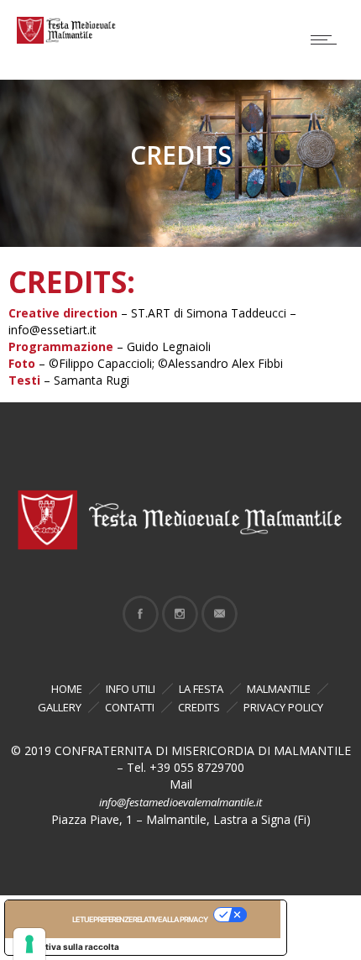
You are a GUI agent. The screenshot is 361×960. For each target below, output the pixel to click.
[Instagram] (179, 613)
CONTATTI (129, 707)
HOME (66, 688)
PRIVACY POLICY (283, 707)
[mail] (219, 613)
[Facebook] (140, 613)
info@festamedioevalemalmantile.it (180, 802)
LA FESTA (201, 688)
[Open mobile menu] (327, 39)
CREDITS (199, 707)
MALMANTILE (279, 688)
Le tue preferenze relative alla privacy (139, 919)
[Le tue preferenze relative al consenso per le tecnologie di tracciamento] (29, 944)
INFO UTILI (130, 688)
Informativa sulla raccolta (66, 947)
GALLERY (59, 707)
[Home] (67, 39)
